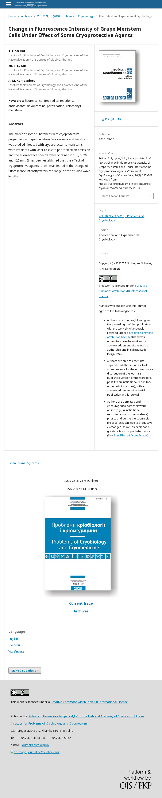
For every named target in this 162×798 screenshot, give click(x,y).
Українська (16, 651)
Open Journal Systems (23, 463)
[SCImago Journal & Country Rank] (35, 752)
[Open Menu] (8, 4)
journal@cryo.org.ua (35, 745)
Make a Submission (24, 670)
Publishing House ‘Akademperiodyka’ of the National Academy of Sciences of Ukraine (86, 716)
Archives (26, 16)
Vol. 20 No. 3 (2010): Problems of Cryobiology (65, 16)
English (13, 639)
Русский (14, 645)
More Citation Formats (115, 196)
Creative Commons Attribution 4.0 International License (123, 291)
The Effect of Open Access (130, 435)
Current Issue (81, 603)
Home (12, 16)
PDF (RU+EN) (113, 119)
